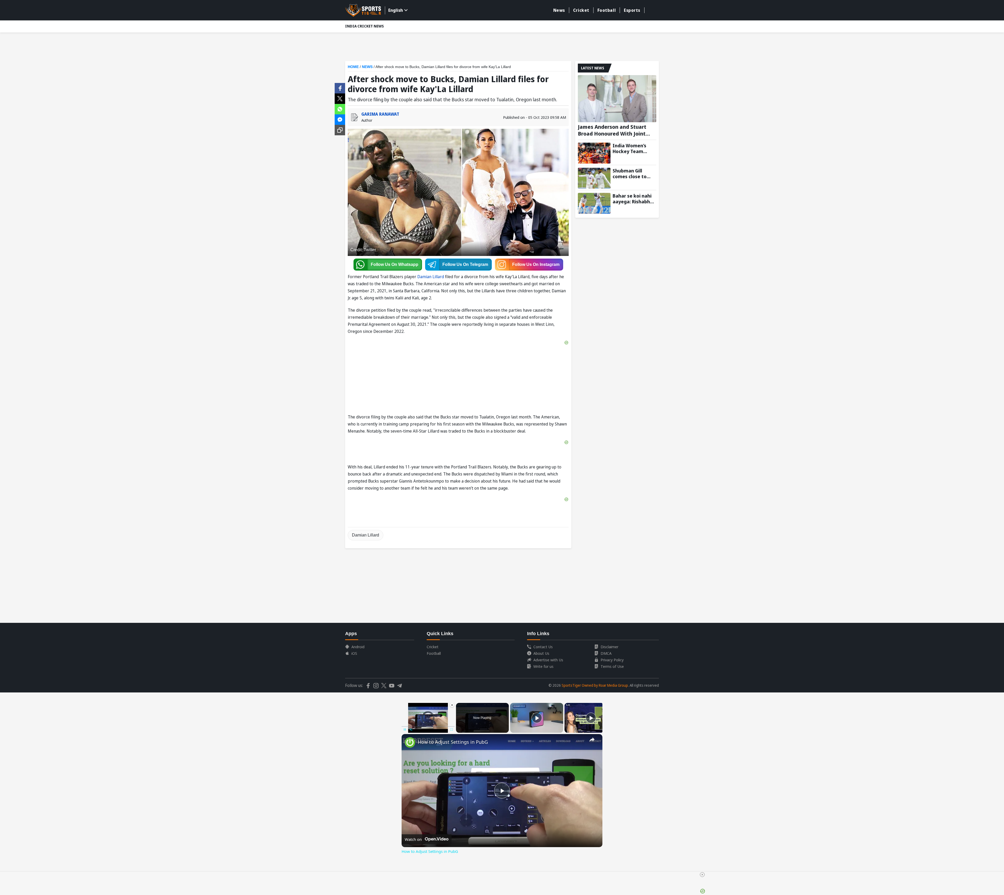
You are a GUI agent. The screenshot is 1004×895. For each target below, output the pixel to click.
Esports (632, 10)
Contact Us (543, 646)
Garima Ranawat (380, 114)
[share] (592, 739)
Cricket (581, 10)
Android (357, 646)
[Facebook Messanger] (340, 119)
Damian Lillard (430, 276)
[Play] (537, 718)
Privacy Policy (612, 659)
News (559, 10)
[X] (340, 98)
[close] (702, 874)
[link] (410, 742)
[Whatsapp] (340, 108)
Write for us (543, 666)
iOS (354, 653)
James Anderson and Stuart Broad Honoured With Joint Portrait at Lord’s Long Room (614, 130)
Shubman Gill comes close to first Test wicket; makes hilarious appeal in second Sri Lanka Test (632, 173)
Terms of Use (612, 666)
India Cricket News (364, 26)
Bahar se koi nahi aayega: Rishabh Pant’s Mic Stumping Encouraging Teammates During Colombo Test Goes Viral (632, 198)
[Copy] (340, 130)
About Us (541, 653)
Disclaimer (609, 646)
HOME (353, 67)
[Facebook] (340, 87)
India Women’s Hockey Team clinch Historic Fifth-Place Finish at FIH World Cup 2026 (632, 148)
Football (606, 10)
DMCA (606, 653)
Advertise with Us (548, 659)
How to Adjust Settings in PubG (453, 742)
